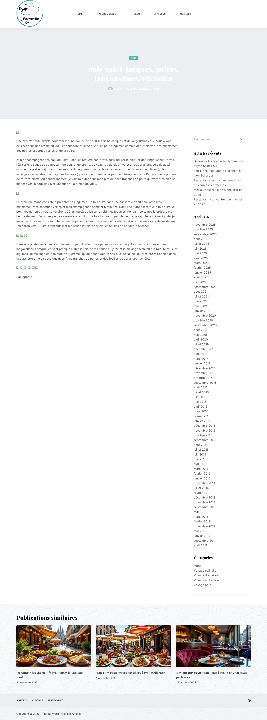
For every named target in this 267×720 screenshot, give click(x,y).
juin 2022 (200, 282)
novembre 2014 (204, 483)
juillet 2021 (201, 296)
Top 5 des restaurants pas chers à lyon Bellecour (130, 673)
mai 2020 (200, 335)
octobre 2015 (203, 435)
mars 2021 (201, 306)
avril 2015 (200, 464)
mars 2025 (201, 263)
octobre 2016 (203, 378)
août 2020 (201, 330)
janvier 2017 (202, 363)
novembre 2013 (204, 502)
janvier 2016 (202, 421)
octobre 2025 (203, 229)
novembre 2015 (204, 430)
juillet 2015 (201, 449)
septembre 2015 (205, 440)
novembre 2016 (204, 373)
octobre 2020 (203, 320)
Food (133, 58)
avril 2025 (201, 258)
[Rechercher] (225, 14)
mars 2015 (201, 469)
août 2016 (201, 387)
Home (79, 14)
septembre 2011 (205, 540)
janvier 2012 (202, 536)
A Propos (160, 14)
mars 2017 (201, 358)
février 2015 (202, 473)
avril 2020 (201, 339)
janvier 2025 (202, 272)
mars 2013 (201, 516)
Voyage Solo (202, 585)
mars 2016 (201, 411)
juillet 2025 (201, 243)
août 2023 (201, 277)
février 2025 (202, 267)
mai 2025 (200, 253)
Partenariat (55, 700)
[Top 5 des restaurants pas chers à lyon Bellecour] (133, 646)
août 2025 (201, 239)
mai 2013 (200, 512)
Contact (185, 14)
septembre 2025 (205, 234)
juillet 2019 (201, 344)
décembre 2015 (204, 425)
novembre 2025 (205, 224)
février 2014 (202, 493)
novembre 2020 (205, 315)
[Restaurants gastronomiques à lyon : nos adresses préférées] (213, 646)
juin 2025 (200, 248)
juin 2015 (200, 454)
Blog (137, 14)
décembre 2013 (204, 497)
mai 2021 (200, 301)
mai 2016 (200, 401)
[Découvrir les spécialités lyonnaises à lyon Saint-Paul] (53, 646)
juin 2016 (200, 397)
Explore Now (240, 14)
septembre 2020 (205, 325)
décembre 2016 (204, 368)
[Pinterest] (249, 700)
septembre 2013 (205, 507)
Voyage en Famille (206, 580)
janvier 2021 (202, 311)
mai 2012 (200, 531)
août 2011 (200, 545)
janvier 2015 (202, 478)
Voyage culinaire (205, 570)
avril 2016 (200, 406)
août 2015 (201, 445)
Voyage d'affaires (206, 575)
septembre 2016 (205, 382)
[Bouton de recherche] (240, 139)
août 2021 (201, 291)
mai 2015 (200, 459)
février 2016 (202, 416)
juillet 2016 (201, 392)
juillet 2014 (201, 488)
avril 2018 (200, 354)
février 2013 (202, 521)
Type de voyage (106, 14)
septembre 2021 (205, 287)
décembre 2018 (204, 349)
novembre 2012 (204, 526)
